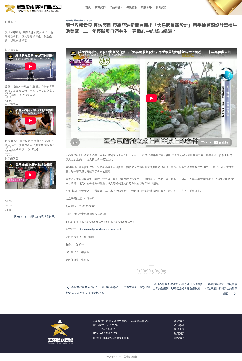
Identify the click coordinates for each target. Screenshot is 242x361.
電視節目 (90, 21)
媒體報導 (146, 7)
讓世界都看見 (80, 21)
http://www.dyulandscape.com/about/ (100, 229)
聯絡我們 (161, 7)
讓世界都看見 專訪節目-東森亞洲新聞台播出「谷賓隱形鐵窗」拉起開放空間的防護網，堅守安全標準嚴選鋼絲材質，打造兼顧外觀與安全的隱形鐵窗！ (195, 289)
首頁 (88, 7)
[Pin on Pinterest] (157, 271)
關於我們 (100, 7)
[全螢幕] (8, 115)
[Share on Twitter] (145, 271)
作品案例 (114, 7)
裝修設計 (69, 21)
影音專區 (179, 325)
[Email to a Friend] (151, 271)
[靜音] (8, 106)
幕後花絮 (131, 7)
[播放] (8, 85)
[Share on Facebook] (139, 271)
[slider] (35, 216)
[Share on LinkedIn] (163, 271)
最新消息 (179, 333)
